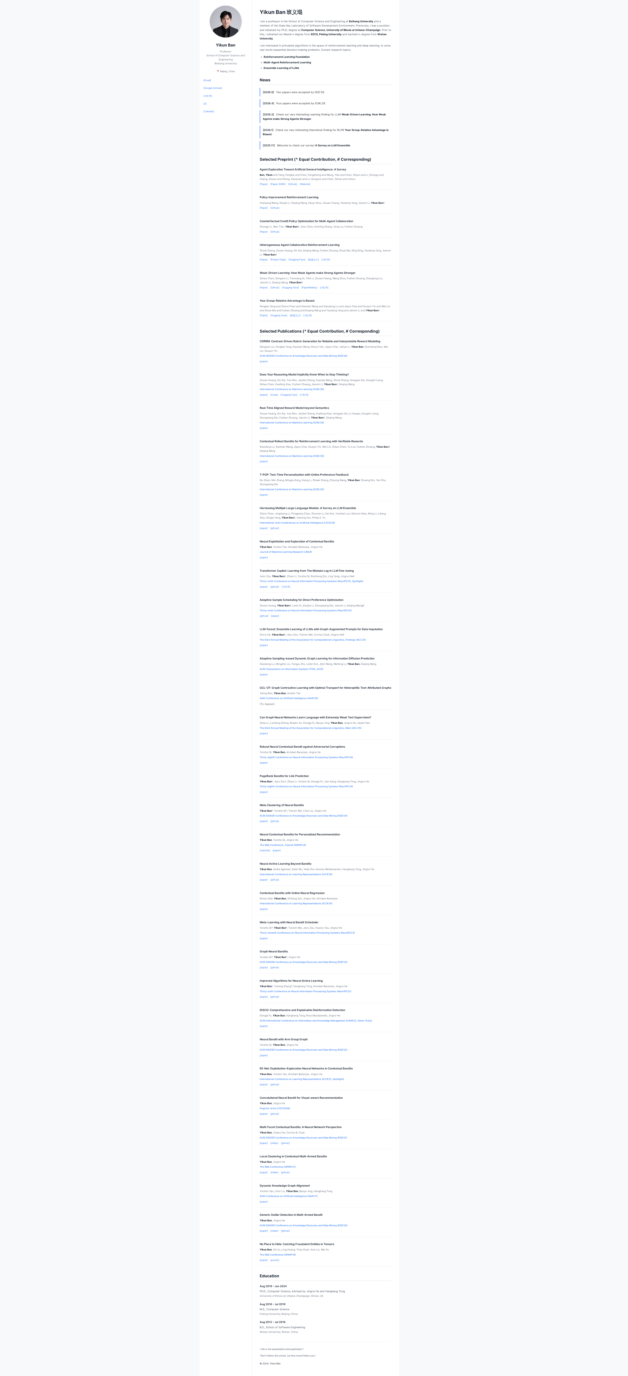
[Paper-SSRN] (278, 184)
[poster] (274, 1260)
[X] (205, 103)
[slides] (274, 1143)
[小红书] (207, 95)
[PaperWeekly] (309, 287)
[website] (265, 850)
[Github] (292, 184)
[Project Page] (278, 259)
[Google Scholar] (212, 88)
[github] (274, 528)
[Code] (274, 394)
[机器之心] (313, 259)
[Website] (305, 184)
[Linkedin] (208, 111)
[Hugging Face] (296, 259)
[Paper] (264, 184)
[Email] (207, 80)
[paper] (264, 361)
